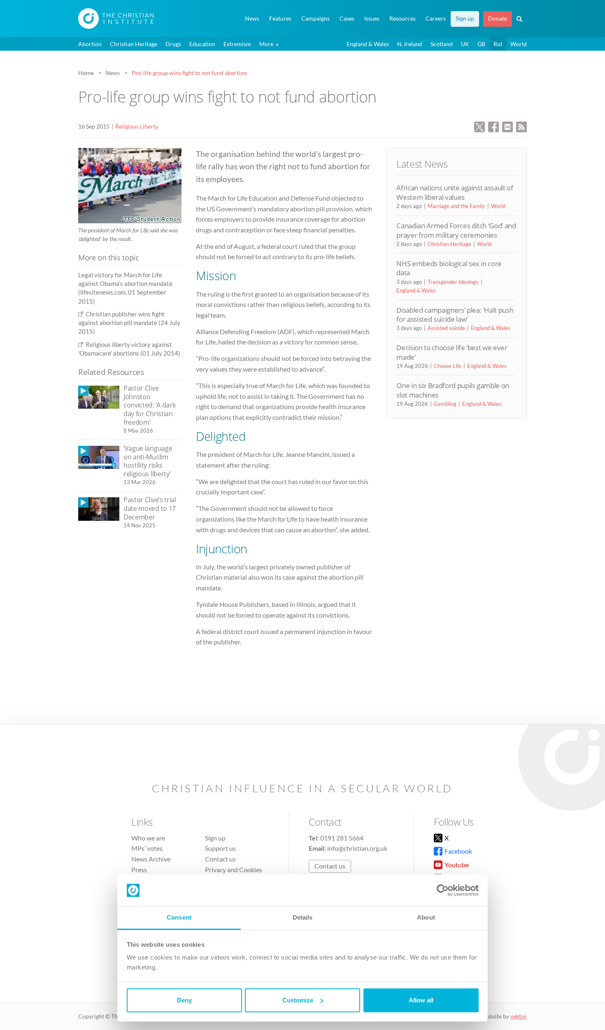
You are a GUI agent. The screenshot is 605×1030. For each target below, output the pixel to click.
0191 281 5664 (341, 838)
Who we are (148, 838)
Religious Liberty (136, 126)
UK (465, 43)
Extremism (237, 43)
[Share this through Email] (507, 126)
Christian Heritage (133, 43)
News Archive (150, 859)
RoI (497, 43)
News (252, 18)
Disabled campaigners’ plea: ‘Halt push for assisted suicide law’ (454, 314)
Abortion (90, 43)
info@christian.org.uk (357, 848)
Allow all (421, 1000)
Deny (184, 1000)
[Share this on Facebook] (493, 126)
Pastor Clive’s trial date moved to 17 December (149, 508)
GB (481, 43)
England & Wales (368, 43)
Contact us (220, 859)
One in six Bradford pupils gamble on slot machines (452, 390)
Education (202, 43)
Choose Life (447, 366)
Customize (297, 1000)
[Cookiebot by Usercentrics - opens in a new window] (443, 890)
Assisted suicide (446, 328)
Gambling (445, 403)
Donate (497, 18)
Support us (220, 848)
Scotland (441, 43)
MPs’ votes (147, 848)
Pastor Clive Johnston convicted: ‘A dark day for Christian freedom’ (149, 405)
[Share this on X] (479, 126)
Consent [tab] (179, 917)
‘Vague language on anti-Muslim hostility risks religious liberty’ (147, 461)
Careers (436, 18)
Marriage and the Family (456, 206)
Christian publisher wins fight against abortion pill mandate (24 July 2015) (129, 322)
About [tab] (426, 917)
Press (139, 869)
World (518, 43)
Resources (402, 18)
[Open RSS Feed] (521, 126)
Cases (347, 18)
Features (280, 18)
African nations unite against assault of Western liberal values (454, 192)
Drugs (173, 43)
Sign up (465, 18)
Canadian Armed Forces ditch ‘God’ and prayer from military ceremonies (456, 230)
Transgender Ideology (453, 282)
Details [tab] (303, 917)
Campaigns (315, 18)
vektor (518, 1016)
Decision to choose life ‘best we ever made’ (451, 352)
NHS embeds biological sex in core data (449, 268)
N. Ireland (409, 43)
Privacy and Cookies (233, 869)
